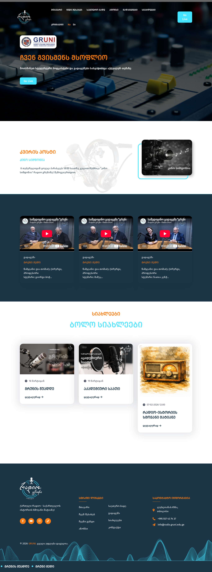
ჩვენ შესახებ (74, 9)
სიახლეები (149, 9)
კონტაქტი (57, 24)
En (74, 24)
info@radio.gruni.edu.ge (171, 524)
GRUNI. (32, 543)
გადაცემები (130, 9)
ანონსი (113, 9)
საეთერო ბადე (96, 9)
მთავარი (56, 9)
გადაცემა (114, 513)
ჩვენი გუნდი (86, 521)
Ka (69, 24)
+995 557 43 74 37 (167, 518)
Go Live (184, 17)
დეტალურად (32, 397)
